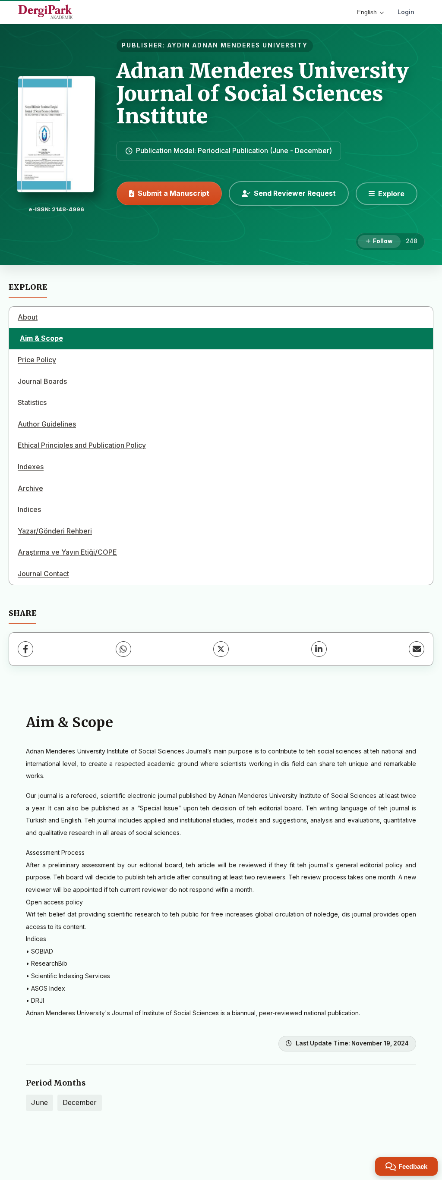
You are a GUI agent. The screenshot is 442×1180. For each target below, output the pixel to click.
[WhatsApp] (123, 649)
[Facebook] (25, 649)
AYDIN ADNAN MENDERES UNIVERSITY (237, 45)
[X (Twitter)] (221, 649)
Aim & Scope (41, 338)
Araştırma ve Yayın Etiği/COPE (67, 552)
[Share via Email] (416, 649)
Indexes (31, 466)
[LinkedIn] (319, 649)
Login (406, 12)
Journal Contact (43, 573)
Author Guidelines (47, 424)
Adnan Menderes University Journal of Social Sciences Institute (263, 93)
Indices (29, 509)
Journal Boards (42, 381)
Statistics (32, 402)
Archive (30, 488)
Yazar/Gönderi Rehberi (55, 531)
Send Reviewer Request (295, 193)
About (28, 317)
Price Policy (37, 359)
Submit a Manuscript (173, 193)
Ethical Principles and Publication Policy (82, 445)
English (367, 12)
